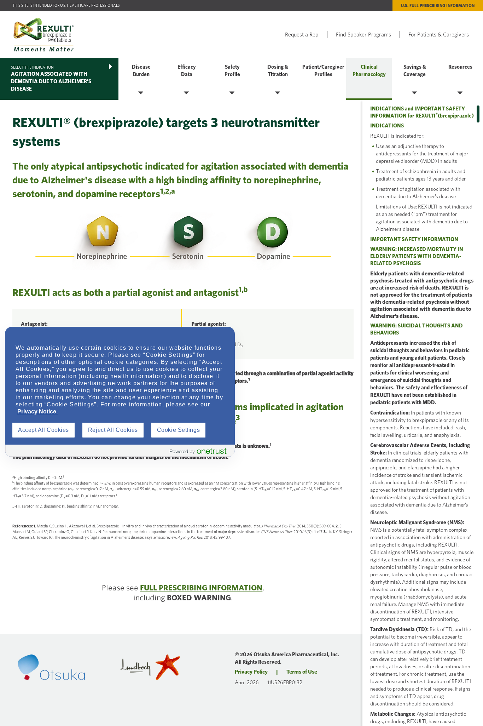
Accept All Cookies (43, 430)
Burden (141, 74)
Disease (141, 67)
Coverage (414, 74)
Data (186, 74)
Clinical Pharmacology (369, 70)
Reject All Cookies (113, 430)
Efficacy (187, 67)
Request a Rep (302, 35)
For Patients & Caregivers (438, 35)
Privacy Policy (251, 672)
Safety (232, 67)
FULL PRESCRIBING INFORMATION (201, 588)
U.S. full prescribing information (438, 6)
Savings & (414, 67)
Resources (460, 67)
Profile (232, 74)
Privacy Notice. (37, 411)
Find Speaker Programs (363, 35)
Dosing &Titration (277, 70)
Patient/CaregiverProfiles (323, 70)
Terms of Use (301, 672)
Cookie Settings (178, 430)
